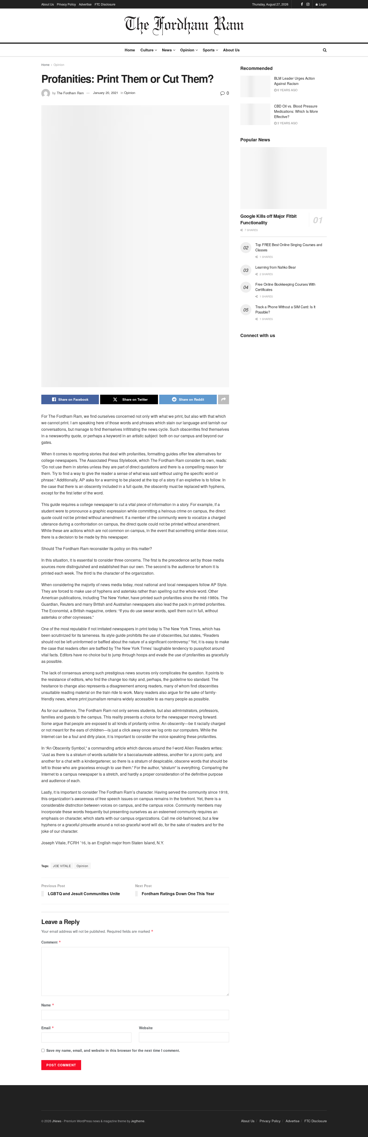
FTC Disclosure (105, 4)
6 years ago (287, 90)
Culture (146, 50)
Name (47, 1004)
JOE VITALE (62, 866)
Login (322, 4)
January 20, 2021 (105, 92)
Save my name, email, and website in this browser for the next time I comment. (113, 1050)
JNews (56, 1121)
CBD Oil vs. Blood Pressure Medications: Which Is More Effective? (296, 111)
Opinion (187, 50)
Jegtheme (137, 1121)
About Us (47, 4)
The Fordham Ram (70, 92)
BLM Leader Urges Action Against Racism (294, 81)
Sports (209, 50)
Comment (51, 942)
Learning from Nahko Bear (275, 267)
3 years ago (287, 123)
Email (47, 1027)
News (167, 50)
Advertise (85, 4)
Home (130, 50)
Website (146, 1027)
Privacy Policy (66, 4)
